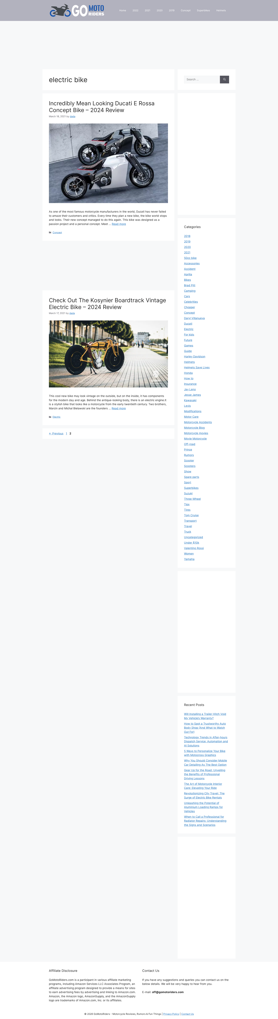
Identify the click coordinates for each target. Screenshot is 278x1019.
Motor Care (191, 416)
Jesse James (192, 394)
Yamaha (189, 559)
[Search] (224, 79)
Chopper (189, 307)
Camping (189, 290)
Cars (187, 296)
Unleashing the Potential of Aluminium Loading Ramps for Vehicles (203, 807)
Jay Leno (190, 389)
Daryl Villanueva (194, 318)
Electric (56, 416)
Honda (188, 373)
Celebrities (191, 301)
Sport (187, 482)
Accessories (192, 263)
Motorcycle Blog (194, 427)
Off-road (189, 444)
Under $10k (191, 542)
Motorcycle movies (196, 433)
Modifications (192, 411)
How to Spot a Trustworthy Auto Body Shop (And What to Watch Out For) (205, 727)
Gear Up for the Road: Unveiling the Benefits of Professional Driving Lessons (204, 774)
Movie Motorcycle (195, 438)
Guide (188, 351)
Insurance (190, 384)
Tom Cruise (191, 515)
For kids (189, 334)
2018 (187, 236)
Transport (190, 520)
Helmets (221, 10)
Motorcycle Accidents (198, 422)
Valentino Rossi (194, 548)
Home (122, 10)
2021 (147, 10)
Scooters (189, 466)
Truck (187, 531)
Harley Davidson (194, 356)
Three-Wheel (192, 498)
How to (188, 378)
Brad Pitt (189, 285)
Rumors (189, 455)
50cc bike (190, 258)
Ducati (188, 323)
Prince (188, 449)
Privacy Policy (171, 1013)
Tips (187, 504)
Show (187, 471)
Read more (119, 224)
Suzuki (188, 493)
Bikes (187, 279)
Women (189, 553)
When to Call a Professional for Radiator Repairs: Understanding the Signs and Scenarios (205, 821)
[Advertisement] (139, 43)
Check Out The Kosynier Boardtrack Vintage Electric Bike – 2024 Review (107, 303)
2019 (171, 10)
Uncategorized (193, 537)
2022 (135, 10)
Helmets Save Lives (197, 367)
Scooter (189, 460)
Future (188, 340)
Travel (188, 526)
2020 (159, 10)
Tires (187, 509)
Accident (189, 269)
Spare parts (191, 477)
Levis (187, 405)
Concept (185, 10)
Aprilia (188, 274)
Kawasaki (190, 400)
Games (188, 345)
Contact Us (187, 1013)
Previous (56, 433)
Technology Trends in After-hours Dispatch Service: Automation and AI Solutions (206, 741)
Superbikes (203, 10)
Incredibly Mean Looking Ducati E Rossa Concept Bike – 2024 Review (102, 106)
